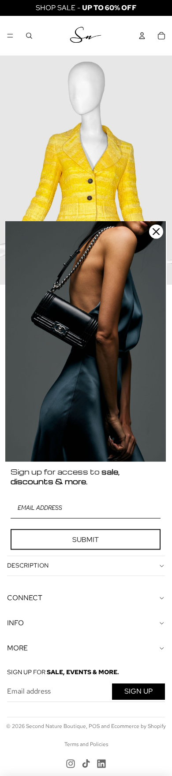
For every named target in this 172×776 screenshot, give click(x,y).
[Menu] (10, 36)
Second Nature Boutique (56, 726)
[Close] (156, 231)
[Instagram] (70, 763)
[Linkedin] (101, 763)
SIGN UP (138, 691)
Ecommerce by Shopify (138, 726)
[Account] (142, 35)
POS (94, 726)
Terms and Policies (86, 744)
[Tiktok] (86, 763)
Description (28, 565)
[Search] (29, 35)
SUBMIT (85, 539)
